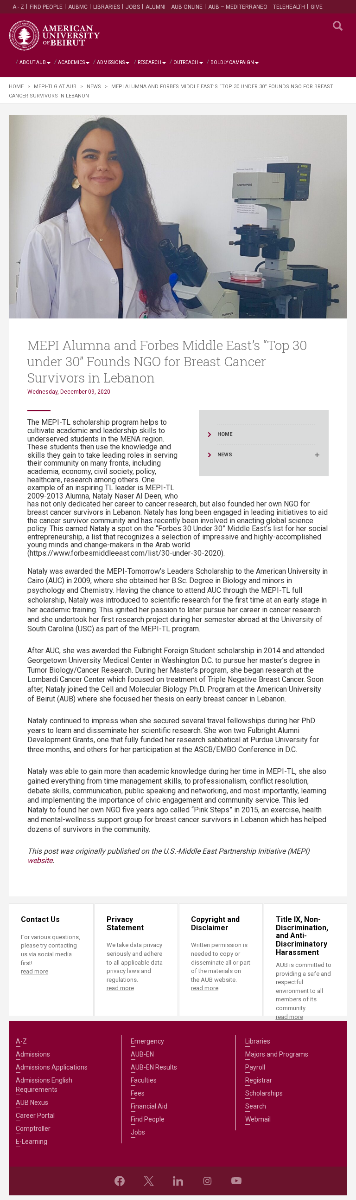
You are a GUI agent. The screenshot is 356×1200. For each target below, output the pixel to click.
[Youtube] (236, 1181)
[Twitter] (149, 1181)
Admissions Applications (52, 1067)
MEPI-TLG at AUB (55, 87)
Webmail (258, 1119)
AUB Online (187, 7)
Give (317, 7)
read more (34, 971)
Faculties (144, 1080)
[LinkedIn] (178, 1181)
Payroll (255, 1067)
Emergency (147, 1041)
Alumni (155, 7)
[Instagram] (207, 1181)
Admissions (111, 62)
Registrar (258, 1080)
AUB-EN (142, 1054)
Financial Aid (149, 1106)
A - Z (18, 7)
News (94, 87)
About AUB (32, 62)
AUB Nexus (32, 1102)
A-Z (21, 1041)
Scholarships (264, 1093)
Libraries (106, 7)
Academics (71, 62)
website (39, 860)
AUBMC (78, 7)
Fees (138, 1093)
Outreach (185, 62)
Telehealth (289, 7)
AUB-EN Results (154, 1067)
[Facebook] (119, 1181)
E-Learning (31, 1141)
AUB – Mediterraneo (237, 7)
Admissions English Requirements (44, 1085)
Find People (46, 7)
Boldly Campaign (232, 62)
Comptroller (33, 1128)
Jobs (133, 7)
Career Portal (35, 1115)
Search (255, 1106)
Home (16, 87)
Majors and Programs (276, 1054)
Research (149, 62)
